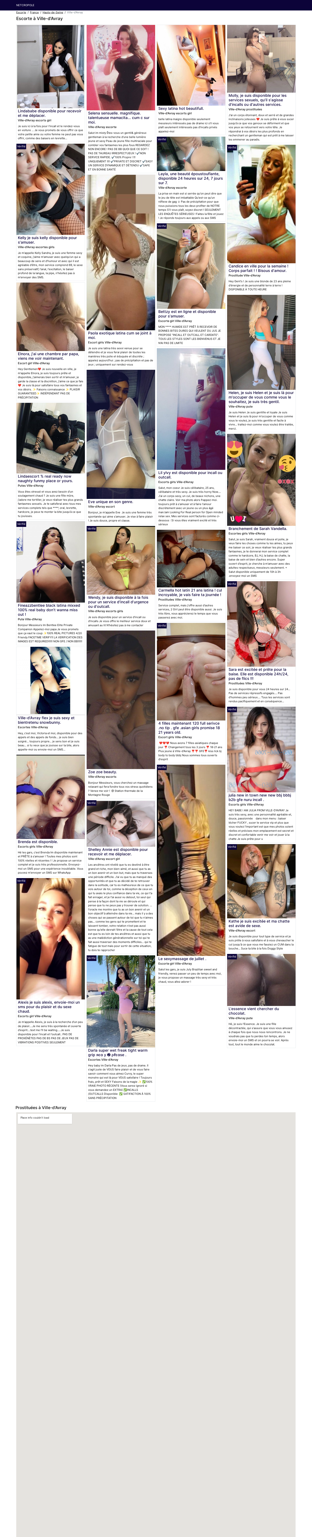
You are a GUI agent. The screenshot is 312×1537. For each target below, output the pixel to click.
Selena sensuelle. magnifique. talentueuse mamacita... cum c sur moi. (119, 117)
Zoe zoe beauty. (102, 772)
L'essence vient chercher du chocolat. (254, 1011)
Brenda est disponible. (38, 841)
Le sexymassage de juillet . (182, 958)
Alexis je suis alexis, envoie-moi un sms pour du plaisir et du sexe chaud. (49, 1007)
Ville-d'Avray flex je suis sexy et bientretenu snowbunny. (46, 720)
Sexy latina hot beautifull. (181, 108)
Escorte (21, 12)
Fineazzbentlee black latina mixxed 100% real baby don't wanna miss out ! (49, 610)
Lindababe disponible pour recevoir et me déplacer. (49, 113)
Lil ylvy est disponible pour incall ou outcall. (190, 474)
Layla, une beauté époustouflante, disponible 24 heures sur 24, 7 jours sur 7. (190, 178)
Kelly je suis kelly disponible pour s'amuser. (47, 239)
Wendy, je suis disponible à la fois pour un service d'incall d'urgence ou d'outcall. (118, 602)
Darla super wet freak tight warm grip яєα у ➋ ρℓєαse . (118, 1052)
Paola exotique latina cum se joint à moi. (119, 335)
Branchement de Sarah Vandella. (258, 528)
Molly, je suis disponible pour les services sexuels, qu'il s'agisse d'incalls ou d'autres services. (258, 100)
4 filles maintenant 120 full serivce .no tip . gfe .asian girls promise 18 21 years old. (189, 728)
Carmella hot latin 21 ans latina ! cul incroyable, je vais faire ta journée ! (190, 592)
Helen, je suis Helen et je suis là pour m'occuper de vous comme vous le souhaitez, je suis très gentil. (261, 397)
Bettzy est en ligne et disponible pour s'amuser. (187, 313)
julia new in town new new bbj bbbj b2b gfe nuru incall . (260, 797)
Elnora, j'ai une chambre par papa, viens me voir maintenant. (48, 356)
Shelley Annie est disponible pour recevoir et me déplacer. (118, 851)
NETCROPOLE (25, 5)
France (34, 12)
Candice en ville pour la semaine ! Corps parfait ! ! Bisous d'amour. (258, 268)
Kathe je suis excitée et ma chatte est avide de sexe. (259, 923)
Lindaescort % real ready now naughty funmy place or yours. (45, 478)
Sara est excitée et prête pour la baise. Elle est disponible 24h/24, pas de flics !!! (258, 674)
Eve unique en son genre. (110, 501)
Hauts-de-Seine (53, 12)
